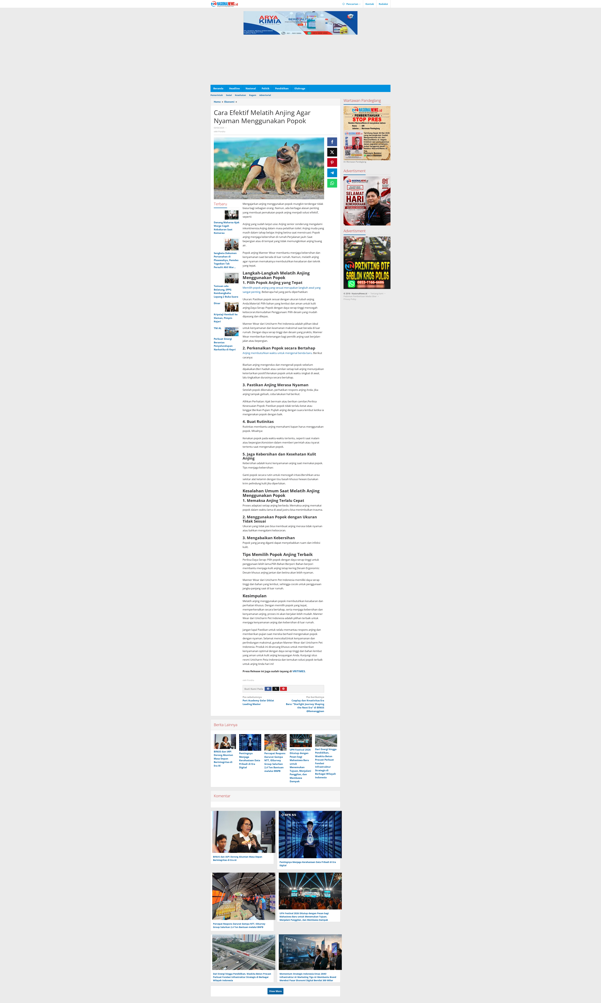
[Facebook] (268, 689)
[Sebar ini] (332, 141)
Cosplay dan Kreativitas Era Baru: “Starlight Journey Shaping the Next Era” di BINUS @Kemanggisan (305, 704)
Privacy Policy (350, 299)
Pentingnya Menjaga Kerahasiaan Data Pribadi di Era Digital (249, 760)
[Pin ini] (332, 162)
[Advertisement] (300, 61)
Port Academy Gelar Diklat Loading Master (258, 700)
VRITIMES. (299, 671)
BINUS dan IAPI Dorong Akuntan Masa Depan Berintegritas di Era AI (223, 758)
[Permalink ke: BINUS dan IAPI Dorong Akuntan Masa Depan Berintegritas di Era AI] (225, 741)
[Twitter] (275, 689)
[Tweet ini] (332, 152)
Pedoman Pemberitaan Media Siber (360, 296)
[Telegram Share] (332, 172)
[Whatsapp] (332, 183)
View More (275, 991)
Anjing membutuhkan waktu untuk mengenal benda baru (277, 353)
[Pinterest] (283, 689)
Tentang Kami (376, 293)
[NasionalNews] (225, 3)
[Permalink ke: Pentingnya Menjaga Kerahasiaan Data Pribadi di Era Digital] (250, 742)
